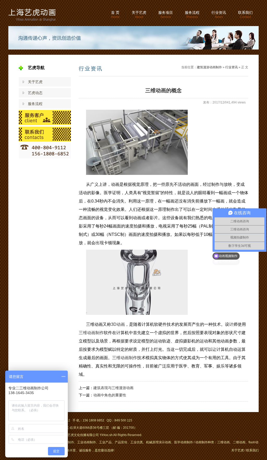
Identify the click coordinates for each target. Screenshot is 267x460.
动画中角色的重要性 (109, 395)
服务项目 (165, 14)
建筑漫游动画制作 (209, 67)
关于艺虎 (139, 14)
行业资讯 (218, 14)
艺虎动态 (35, 93)
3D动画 (118, 324)
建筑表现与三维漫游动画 (113, 388)
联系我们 (245, 14)
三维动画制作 (91, 332)
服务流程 (192, 14)
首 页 (115, 14)
